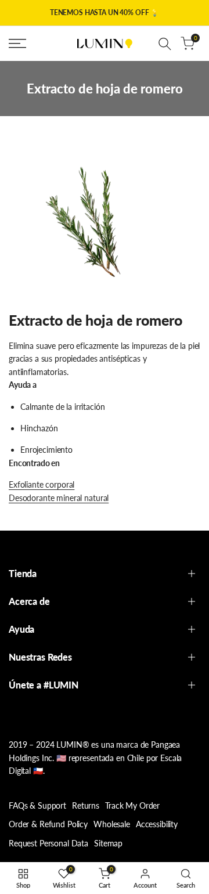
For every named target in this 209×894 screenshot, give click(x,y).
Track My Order (132, 805)
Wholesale (111, 824)
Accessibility (157, 824)
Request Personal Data (48, 843)
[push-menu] (17, 43)
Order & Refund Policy (48, 824)
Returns (85, 805)
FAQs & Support (37, 805)
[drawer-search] (164, 44)
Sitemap (108, 843)
